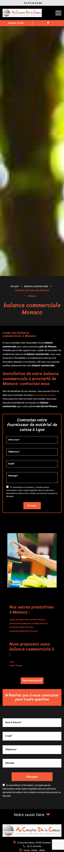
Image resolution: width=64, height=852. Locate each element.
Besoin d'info (16, 23)
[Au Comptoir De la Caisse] (22, 16)
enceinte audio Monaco (21, 627)
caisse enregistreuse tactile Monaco (27, 619)
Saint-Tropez (15, 665)
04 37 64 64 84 (33, 3)
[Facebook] (48, 23)
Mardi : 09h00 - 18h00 (34, 850)
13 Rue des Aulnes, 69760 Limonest (34, 843)
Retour (32, 296)
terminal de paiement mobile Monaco (28, 623)
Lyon (11, 662)
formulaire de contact (44, 395)
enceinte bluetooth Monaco (23, 631)
